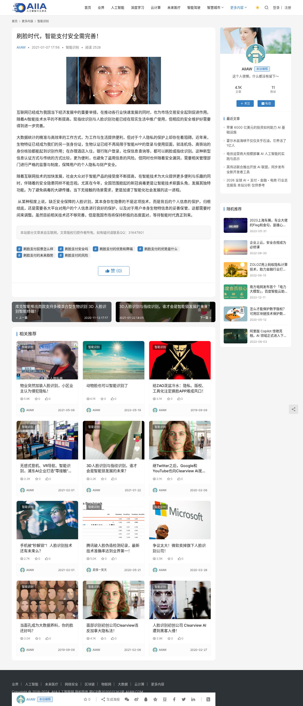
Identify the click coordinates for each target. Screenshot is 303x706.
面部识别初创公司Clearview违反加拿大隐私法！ (112, 628)
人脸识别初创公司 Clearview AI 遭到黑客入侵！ (179, 628)
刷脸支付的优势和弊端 (116, 249)
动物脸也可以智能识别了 (107, 385)
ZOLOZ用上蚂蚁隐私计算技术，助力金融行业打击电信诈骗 (269, 269)
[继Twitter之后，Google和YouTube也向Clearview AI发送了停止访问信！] (180, 440)
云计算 (156, 7)
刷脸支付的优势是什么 (161, 249)
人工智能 (117, 7)
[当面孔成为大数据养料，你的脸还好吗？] (47, 600)
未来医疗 (174, 7)
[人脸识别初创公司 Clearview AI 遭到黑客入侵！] (180, 600)
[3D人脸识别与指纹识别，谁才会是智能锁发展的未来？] (113, 440)
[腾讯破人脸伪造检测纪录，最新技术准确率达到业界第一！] (113, 520)
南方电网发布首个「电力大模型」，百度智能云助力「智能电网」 (268, 291)
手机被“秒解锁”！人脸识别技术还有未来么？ (46, 548)
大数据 (123, 684)
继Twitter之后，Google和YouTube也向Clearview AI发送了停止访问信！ (179, 468)
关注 (247, 103)
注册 (288, 7)
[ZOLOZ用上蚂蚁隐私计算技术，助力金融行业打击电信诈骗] (235, 269)
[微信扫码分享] (127, 699)
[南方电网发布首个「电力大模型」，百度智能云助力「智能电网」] (235, 291)
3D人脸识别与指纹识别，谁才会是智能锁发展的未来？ (111, 468)
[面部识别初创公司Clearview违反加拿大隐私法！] (113, 600)
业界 (101, 7)
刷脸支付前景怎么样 (38, 249)
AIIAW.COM (134, 692)
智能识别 (72, 47)
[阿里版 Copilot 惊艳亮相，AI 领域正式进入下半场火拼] (235, 336)
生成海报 (113, 699)
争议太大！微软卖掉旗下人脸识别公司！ (179, 548)
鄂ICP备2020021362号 (107, 692)
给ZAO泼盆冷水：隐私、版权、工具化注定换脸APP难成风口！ (179, 388)
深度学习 (137, 7)
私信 (268, 103)
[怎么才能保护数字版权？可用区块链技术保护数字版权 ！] (235, 313)
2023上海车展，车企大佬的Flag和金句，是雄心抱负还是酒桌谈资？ (269, 224)
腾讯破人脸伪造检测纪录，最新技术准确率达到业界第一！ (112, 548)
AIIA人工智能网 (62, 692)
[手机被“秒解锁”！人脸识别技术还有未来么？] (47, 520)
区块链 (90, 684)
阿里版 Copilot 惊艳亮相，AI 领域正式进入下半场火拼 (268, 335)
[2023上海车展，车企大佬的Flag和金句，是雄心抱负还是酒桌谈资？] (235, 225)
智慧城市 (213, 7)
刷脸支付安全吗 (76, 249)
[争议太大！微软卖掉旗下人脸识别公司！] (180, 520)
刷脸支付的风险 (76, 255)
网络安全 (71, 684)
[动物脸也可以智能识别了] (113, 360)
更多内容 (237, 7)
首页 (88, 7)
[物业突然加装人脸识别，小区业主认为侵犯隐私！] (47, 360)
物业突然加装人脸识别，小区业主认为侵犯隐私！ (46, 388)
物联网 (106, 684)
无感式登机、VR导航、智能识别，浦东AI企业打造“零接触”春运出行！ (46, 468)
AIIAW (21, 47)
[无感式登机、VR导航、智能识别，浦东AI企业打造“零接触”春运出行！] (47, 440)
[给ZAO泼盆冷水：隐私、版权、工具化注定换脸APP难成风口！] (180, 360)
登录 (276, 7)
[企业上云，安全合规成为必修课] (235, 247)
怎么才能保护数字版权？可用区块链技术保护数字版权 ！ (268, 313)
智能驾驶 (194, 7)
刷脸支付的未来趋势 (38, 255)
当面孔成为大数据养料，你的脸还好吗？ (46, 628)
